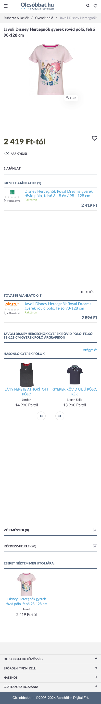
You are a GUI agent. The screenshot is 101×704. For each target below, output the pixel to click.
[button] (94, 6)
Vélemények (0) (16, 530)
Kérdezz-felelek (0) (20, 546)
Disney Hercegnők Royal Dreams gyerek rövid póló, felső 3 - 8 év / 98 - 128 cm (59, 194)
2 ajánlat (12, 168)
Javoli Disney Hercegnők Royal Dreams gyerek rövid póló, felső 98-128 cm (58, 306)
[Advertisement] (50, 254)
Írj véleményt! (12, 201)
